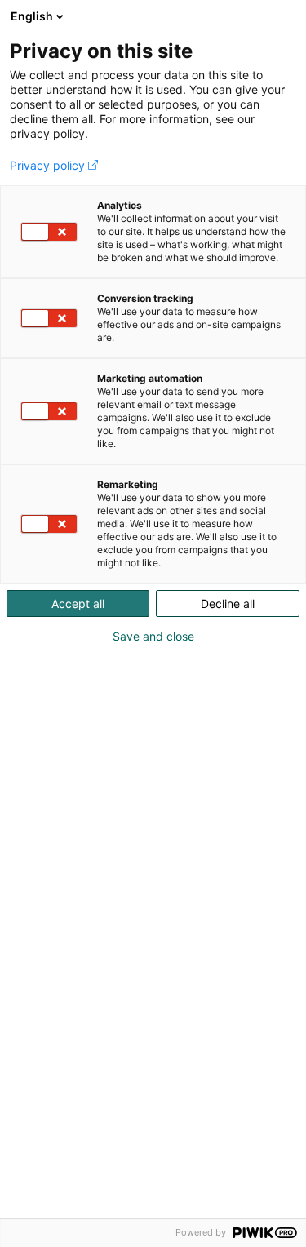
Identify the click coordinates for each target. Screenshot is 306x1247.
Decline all (228, 603)
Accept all (77, 603)
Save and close (153, 636)
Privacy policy (47, 165)
